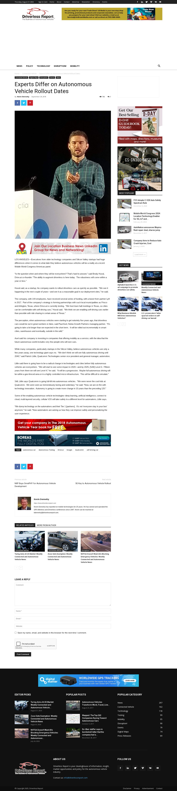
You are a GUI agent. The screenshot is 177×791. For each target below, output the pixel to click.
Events (104, 2)
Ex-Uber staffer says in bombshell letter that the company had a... (93, 732)
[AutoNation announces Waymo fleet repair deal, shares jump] (124, 230)
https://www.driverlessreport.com (45, 503)
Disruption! (60, 66)
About (59, 2)
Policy (29, 66)
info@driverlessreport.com (76, 777)
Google (69, 450)
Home (52, 2)
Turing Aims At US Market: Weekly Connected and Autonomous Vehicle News (28, 556)
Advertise (75, 2)
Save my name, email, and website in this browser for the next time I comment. (52, 633)
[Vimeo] (151, 2)
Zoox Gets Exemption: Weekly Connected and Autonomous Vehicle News (60, 556)
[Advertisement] (88, 42)
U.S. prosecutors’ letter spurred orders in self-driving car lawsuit (151, 315)
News (19, 66)
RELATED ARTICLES (25, 525)
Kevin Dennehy (23, 97)
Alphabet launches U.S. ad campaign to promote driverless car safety (128, 287)
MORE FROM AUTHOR (46, 525)
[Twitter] (147, 2)
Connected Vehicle (29, 73)
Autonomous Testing (47, 450)
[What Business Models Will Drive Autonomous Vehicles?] (128, 304)
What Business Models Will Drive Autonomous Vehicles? (127, 315)
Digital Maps (34, 77)
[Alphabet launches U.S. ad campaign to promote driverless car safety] (128, 277)
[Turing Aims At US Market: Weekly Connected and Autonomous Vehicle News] (30, 541)
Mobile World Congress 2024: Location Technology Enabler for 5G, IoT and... (147, 216)
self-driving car (92, 450)
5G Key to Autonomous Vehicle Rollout (93, 483)
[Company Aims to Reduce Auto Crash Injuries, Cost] (124, 244)
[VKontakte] (156, 2)
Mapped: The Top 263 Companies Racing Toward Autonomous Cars (94, 718)
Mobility (75, 66)
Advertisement (148, 788)
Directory (96, 2)
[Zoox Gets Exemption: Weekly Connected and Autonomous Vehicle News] (63, 541)
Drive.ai (61, 450)
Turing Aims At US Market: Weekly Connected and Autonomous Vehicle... (42, 705)
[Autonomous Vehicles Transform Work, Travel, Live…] (73, 705)
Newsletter (86, 2)
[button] (159, 66)
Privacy (137, 788)
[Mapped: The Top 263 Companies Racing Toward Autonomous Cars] (73, 719)
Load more (139, 254)
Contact (67, 2)
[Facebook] (137, 2)
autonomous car (29, 450)
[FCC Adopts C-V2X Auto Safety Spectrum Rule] (124, 203)
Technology (43, 66)
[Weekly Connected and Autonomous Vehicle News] (151, 278)
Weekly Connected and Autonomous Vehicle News (151, 289)
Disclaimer (127, 788)
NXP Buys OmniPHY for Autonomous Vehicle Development (35, 485)
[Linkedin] (142, 2)
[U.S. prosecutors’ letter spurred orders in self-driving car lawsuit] (151, 304)
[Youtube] (160, 2)
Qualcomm (79, 450)
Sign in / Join (42, 2)
